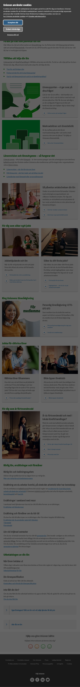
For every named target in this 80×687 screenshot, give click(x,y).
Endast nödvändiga (13, 29)
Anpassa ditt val (13, 35)
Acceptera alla (13, 22)
